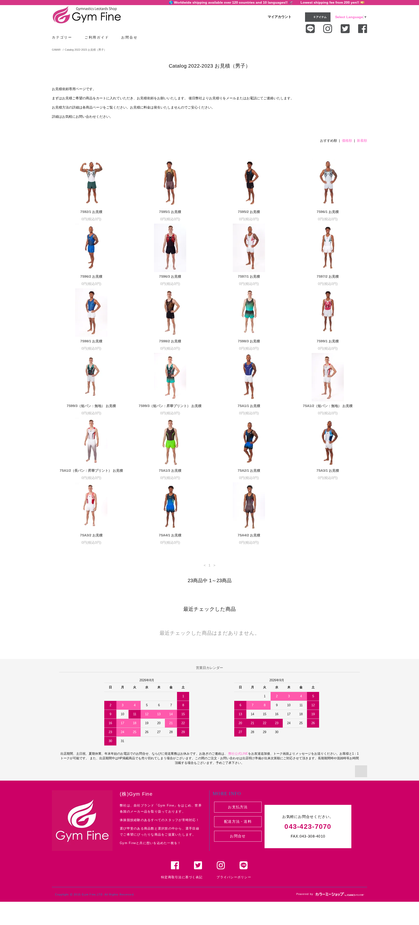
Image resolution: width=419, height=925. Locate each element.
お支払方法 (238, 807)
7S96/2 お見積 (91, 276)
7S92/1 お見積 (91, 212)
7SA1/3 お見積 (170, 470)
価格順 (347, 140)
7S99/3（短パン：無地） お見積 (91, 406)
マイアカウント (279, 17)
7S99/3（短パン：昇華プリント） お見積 (170, 406)
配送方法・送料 (238, 821)
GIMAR (56, 49)
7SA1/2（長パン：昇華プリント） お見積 (91, 470)
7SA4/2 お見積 (249, 535)
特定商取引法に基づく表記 (181, 877)
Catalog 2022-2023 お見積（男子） (85, 49)
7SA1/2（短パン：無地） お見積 (328, 406)
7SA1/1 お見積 (249, 406)
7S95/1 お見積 (170, 212)
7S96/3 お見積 (170, 276)
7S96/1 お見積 (328, 212)
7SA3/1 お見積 (327, 470)
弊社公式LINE (237, 753)
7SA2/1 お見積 (249, 470)
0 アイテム (320, 17)
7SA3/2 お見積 (91, 535)
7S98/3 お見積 (249, 341)
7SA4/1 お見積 (170, 535)
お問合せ (130, 37)
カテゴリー (63, 37)
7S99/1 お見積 (328, 341)
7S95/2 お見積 (249, 212)
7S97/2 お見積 (328, 276)
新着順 (362, 140)
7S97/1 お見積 (249, 276)
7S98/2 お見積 (170, 341)
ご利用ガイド (98, 37)
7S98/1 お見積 (91, 341)
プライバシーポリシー (234, 877)
